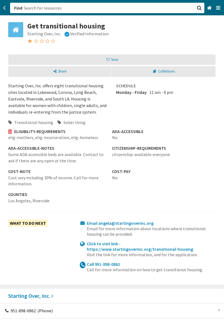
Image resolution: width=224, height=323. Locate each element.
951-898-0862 (31, 310)
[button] (112, 161)
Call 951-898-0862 (103, 264)
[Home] (209, 8)
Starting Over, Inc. (29, 295)
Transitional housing (33, 122)
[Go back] (4, 8)
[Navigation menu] (218, 8)
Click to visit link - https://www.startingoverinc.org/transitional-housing (140, 246)
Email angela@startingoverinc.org (120, 223)
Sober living (74, 122)
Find (18, 8)
